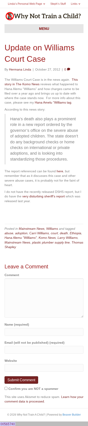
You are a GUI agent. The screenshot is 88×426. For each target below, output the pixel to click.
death (64, 233)
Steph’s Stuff (58, 3)
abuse (9, 233)
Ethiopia (75, 233)
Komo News (47, 237)
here (60, 171)
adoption (21, 233)
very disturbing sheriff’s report (43, 196)
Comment (12, 275)
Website (11, 360)
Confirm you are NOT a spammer (32, 388)
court (54, 233)
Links (74, 3)
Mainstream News (31, 228)
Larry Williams (68, 237)
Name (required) (17, 324)
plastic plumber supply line (51, 242)
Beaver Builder (72, 414)
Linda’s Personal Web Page (25, 3)
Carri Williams (39, 233)
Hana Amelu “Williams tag (53, 102)
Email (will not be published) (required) (35, 342)
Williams (52, 228)
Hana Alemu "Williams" (21, 237)
